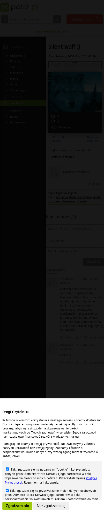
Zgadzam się (17, 506)
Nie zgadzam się (51, 506)
